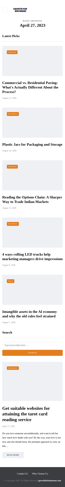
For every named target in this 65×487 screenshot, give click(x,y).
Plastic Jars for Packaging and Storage (32, 144)
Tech (10, 281)
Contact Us (22, 473)
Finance (12, 167)
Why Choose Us (40, 473)
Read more (13, 455)
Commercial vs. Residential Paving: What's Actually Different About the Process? (30, 87)
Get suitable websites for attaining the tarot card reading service (26, 414)
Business (13, 114)
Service (12, 52)
